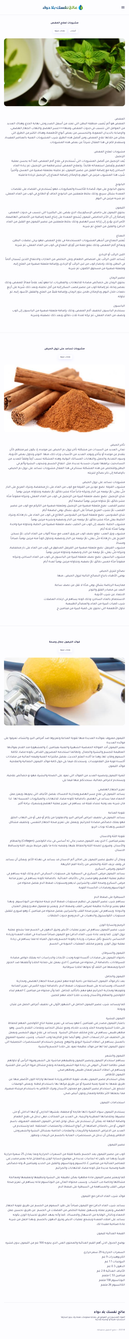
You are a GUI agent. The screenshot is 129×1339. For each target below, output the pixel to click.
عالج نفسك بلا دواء (109, 1312)
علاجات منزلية (60, 31)
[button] (123, 7)
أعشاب (73, 31)
